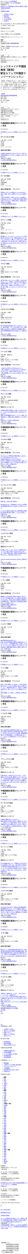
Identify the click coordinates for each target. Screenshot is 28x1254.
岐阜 (5, 1128)
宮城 (5, 1111)
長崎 (5, 1154)
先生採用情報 (7, 1052)
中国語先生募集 (5, 11)
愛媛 (5, 1146)
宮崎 (5, 1159)
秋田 (5, 1110)
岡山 (5, 1138)
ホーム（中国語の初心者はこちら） (11, 1218)
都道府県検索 (4, 95)
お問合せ (6, 20)
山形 (5, 1113)
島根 (5, 1136)
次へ (2, 1024)
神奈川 (5, 1083)
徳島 (5, 1143)
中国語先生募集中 (6, 8)
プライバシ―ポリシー (7, 1226)
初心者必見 (7, 1041)
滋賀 (5, 1097)
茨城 (5, 1085)
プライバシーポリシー (10, 1066)
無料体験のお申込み (14, 6)
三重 (5, 1095)
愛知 (5, 1131)
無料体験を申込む (6, 28)
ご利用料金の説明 (7, 1220)
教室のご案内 (23, 6)
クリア (2, 117)
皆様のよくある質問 (9, 1030)
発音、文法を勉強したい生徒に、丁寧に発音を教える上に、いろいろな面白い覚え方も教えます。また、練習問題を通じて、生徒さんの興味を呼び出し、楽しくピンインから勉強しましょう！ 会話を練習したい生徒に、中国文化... (14, 689)
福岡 (5, 1151)
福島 (5, 1115)
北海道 (5, 1105)
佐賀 (5, 1153)
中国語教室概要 (20, 1182)
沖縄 (5, 1163)
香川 (5, 1144)
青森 (5, 1106)
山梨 (5, 1125)
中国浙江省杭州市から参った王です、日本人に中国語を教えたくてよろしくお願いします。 (14, 155)
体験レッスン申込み (9, 1034)
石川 (5, 1121)
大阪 (5, 1092)
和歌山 (5, 1100)
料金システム (7, 1032)
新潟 (5, 1118)
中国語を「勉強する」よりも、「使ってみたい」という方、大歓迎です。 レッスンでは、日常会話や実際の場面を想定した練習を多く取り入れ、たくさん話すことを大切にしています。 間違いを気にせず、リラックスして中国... (14, 998)
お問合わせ (7, 1071)
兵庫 (5, 1093)
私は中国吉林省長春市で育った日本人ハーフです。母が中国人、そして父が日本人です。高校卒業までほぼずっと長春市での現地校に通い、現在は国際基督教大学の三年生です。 (14, 329)
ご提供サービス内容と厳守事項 (12, 1064)
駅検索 (17, 43)
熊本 (5, 1156)
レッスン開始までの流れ (10, 1054)
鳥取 (5, 1135)
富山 (5, 1120)
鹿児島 (5, 1161)
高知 (5, 1148)
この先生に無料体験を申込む (9, 160)
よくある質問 (7, 19)
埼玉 (5, 1080)
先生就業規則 (7, 1057)
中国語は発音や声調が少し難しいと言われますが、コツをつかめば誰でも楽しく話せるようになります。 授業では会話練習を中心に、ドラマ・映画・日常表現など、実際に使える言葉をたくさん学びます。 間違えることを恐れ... (14, 415)
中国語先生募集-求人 (9, 1050)
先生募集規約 (7, 1055)
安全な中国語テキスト (10, 1044)
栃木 (5, 1087)
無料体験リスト (5, 4)
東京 (5, 1078)
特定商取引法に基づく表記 (11, 1069)
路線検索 (12, 43)
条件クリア (4, 41)
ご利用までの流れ (9, 14)
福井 (5, 1123)
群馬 (5, 1088)
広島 (5, 1140)
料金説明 (6, 16)
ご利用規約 (7, 1068)
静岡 (5, 1130)
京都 (5, 1102)
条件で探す (4, 97)
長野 (5, 1126)
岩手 (5, 1108)
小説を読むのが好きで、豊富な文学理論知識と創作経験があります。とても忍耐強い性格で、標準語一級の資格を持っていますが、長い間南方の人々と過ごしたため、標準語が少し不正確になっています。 (14, 910)
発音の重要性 (7, 1043)
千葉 (5, 1082)
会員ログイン (4, 6)
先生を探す (7, 17)
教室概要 (6, 1063)
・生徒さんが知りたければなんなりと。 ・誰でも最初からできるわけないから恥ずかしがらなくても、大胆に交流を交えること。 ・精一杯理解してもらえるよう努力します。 (14, 371)
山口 (5, 1141)
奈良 (5, 1098)
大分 (5, 1158)
